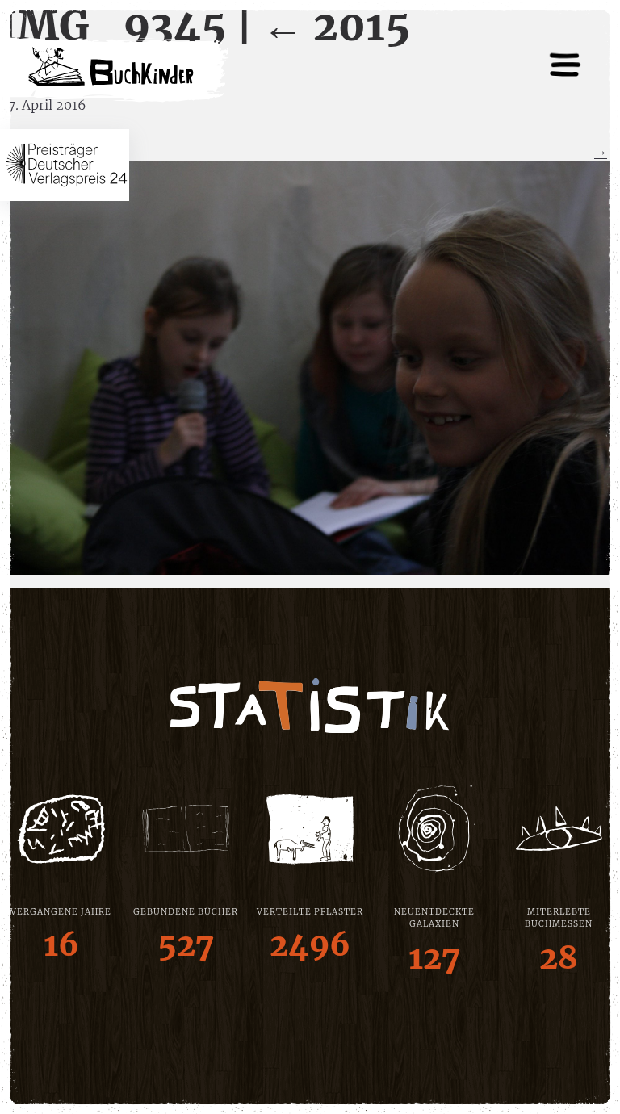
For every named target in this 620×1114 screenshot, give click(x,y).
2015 (336, 26)
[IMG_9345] (310, 367)
